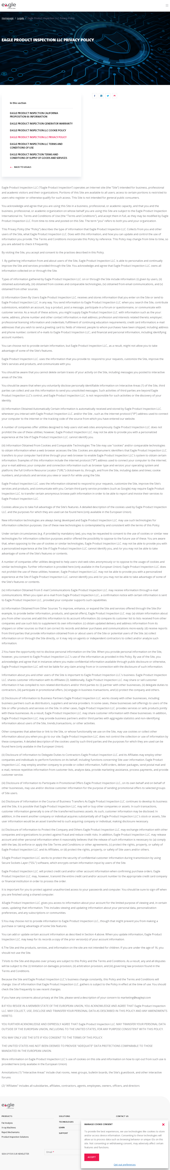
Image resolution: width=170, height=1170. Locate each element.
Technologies (66, 1122)
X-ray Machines (9, 1127)
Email (50, 1152)
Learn (62, 1128)
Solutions (64, 1116)
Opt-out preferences (125, 1164)
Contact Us (122, 1116)
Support (63, 1133)
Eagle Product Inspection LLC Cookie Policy (38, 130)
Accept (92, 1157)
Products (7, 1116)
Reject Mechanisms (10, 1132)
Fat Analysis (7, 1123)
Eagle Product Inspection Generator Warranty (41, 123)
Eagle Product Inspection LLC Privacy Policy (38, 137)
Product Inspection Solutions (15, 1136)
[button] (163, 1124)
